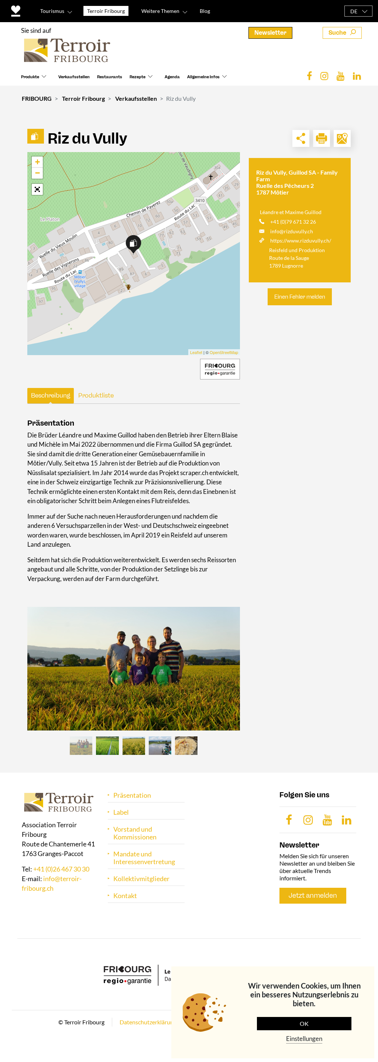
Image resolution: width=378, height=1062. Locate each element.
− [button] (37, 173)
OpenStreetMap (224, 352)
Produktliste (96, 395)
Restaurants (109, 77)
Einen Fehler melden (299, 296)
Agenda (172, 77)
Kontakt (125, 896)
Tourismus (52, 11)
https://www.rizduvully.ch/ (300, 240)
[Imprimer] (321, 138)
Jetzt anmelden (313, 895)
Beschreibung (50, 395)
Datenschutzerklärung (148, 1021)
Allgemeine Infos (203, 77)
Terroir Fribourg (83, 98)
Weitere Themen (160, 11)
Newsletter (270, 32)
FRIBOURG (37, 98)
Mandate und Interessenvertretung (144, 858)
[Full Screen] (37, 189)
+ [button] (37, 161)
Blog (205, 11)
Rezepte (137, 77)
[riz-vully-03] (133, 669)
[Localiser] (342, 138)
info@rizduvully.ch (291, 231)
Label (121, 812)
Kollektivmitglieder (141, 879)
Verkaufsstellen (74, 77)
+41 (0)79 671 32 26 (293, 222)
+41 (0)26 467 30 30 (61, 869)
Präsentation (132, 795)
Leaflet (196, 352)
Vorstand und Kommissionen (135, 833)
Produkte (30, 77)
